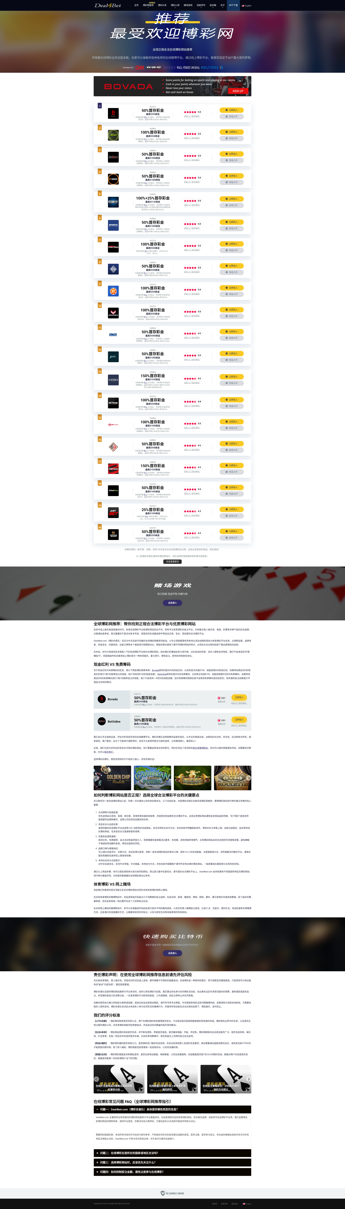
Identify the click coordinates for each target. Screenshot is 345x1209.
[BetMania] (113, 473)
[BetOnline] (113, 162)
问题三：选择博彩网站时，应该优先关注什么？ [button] (128, 1162)
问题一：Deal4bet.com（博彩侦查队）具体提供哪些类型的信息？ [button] (139, 1109)
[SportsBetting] (113, 230)
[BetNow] (113, 407)
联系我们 (108, 752)
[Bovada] (113, 118)
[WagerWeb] (113, 317)
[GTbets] (113, 295)
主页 (136, 5)
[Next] (248, 778)
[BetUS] (113, 207)
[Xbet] (113, 140)
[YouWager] (113, 273)
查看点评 (233, 116)
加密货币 (201, 5)
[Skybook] (113, 384)
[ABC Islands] (113, 429)
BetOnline (114, 721)
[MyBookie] (113, 184)
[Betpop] (113, 451)
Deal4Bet (111, 1204)
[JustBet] (113, 517)
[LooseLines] (113, 495)
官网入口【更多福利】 (192, 116)
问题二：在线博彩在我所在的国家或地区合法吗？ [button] (129, 1153)
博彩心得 (175, 5)
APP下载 (233, 5)
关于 (222, 5)
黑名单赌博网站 (200, 748)
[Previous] (96, 778)
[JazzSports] (113, 361)
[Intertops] (113, 252)
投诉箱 (213, 5)
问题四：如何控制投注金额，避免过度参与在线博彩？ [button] (132, 1172)
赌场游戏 (188, 5)
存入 (145, 117)
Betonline (162, 674)
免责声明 (224, 1204)
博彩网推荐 (148, 5)
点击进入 (172, 603)
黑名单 (214, 1204)
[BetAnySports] (113, 339)
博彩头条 (162, 5)
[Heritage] (113, 539)
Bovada (155, 670)
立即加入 (233, 110)
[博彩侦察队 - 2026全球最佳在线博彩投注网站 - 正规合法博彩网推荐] (107, 4)
